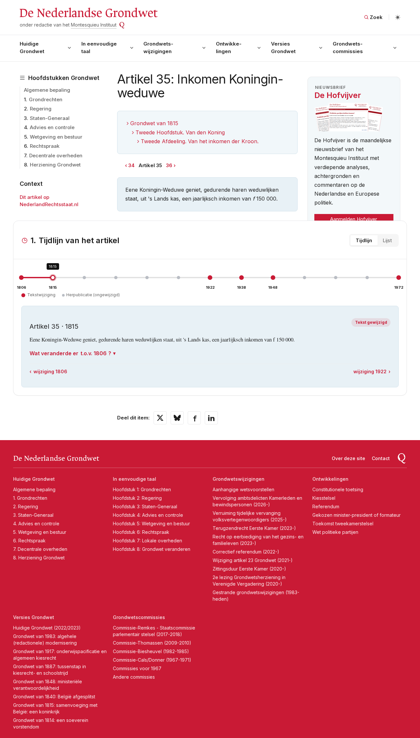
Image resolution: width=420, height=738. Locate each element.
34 (131, 165)
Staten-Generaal (50, 118)
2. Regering (25, 506)
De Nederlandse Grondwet (88, 13)
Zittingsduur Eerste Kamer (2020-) (249, 569)
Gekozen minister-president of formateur (356, 515)
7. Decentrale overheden (40, 549)
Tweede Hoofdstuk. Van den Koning (180, 132)
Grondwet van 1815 (154, 123)
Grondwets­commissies (348, 47)
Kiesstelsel (323, 498)
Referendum (325, 506)
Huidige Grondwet (32, 47)
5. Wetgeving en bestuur (39, 532)
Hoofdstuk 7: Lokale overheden (147, 540)
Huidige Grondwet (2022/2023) (47, 628)
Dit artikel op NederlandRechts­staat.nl (49, 201)
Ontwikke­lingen (229, 47)
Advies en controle (52, 127)
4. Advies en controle (36, 523)
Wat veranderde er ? (70, 353)
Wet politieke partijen (335, 532)
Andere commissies (134, 677)
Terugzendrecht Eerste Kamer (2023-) (254, 528)
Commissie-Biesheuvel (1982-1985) (151, 651)
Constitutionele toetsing (337, 489)
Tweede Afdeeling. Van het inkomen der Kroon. (200, 141)
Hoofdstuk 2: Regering (137, 498)
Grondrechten (45, 99)
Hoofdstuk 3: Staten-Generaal (145, 506)
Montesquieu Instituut (93, 25)
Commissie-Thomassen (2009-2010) (152, 643)
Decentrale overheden (55, 155)
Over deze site (348, 458)
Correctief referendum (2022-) (246, 551)
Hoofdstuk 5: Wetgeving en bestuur (151, 523)
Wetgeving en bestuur (56, 137)
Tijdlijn (364, 240)
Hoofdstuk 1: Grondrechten (142, 489)
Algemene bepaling (47, 90)
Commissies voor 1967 (137, 668)
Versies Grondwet (283, 47)
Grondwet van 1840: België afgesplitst (54, 696)
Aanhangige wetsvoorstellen (243, 489)
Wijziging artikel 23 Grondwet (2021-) (253, 560)
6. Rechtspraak (29, 540)
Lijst (387, 240)
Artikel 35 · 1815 (54, 326)
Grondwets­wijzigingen (158, 47)
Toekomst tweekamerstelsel (342, 523)
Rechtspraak (44, 146)
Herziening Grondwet (55, 165)
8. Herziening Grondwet (39, 557)
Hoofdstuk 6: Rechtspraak (141, 532)
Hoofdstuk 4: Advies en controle (148, 515)
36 (169, 165)
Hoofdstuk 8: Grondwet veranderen (151, 549)
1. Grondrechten (30, 498)
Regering (41, 109)
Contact (381, 458)
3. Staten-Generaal (33, 515)
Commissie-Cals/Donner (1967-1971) (152, 660)
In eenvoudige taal (99, 47)
